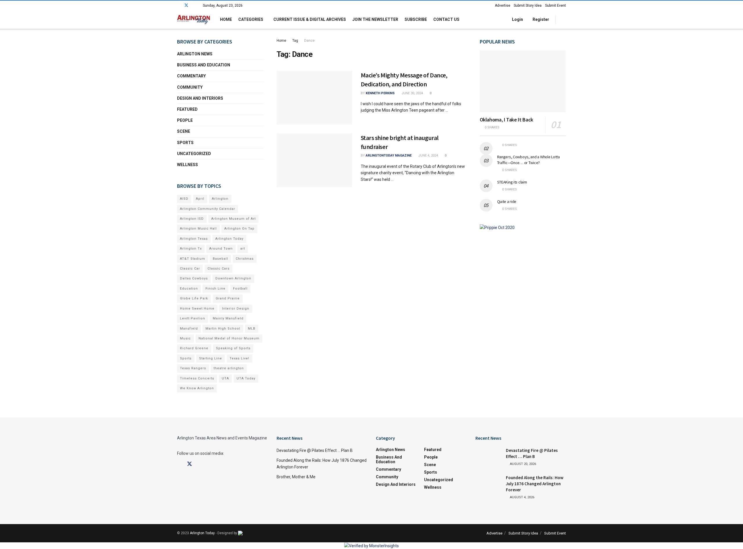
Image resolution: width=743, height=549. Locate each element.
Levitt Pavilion (192, 318)
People (185, 120)
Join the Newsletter (375, 19)
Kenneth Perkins (380, 93)
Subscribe (416, 19)
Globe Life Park (194, 298)
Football (240, 288)
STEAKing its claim (512, 182)
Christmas (245, 259)
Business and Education (203, 65)
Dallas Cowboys (194, 278)
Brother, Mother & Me (296, 477)
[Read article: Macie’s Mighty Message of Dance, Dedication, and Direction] (314, 98)
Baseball (220, 259)
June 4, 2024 (427, 155)
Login (517, 19)
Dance (309, 41)
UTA (225, 378)
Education (189, 288)
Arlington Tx (191, 248)
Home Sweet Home (197, 308)
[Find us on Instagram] (194, 5)
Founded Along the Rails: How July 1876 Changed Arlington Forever (534, 483)
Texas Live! (239, 358)
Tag (295, 41)
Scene (183, 131)
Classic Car (190, 268)
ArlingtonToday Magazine (389, 155)
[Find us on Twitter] (186, 5)
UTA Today (246, 378)
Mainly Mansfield (228, 318)
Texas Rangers (193, 368)
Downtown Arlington (233, 278)
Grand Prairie (228, 298)
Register (540, 19)
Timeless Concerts (197, 378)
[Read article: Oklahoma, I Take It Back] (523, 81)
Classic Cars (219, 268)
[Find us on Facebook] (178, 5)
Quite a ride (507, 201)
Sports (185, 142)
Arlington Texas (194, 239)
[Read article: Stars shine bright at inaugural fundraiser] (314, 160)
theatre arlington (229, 368)
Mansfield (189, 328)
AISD (184, 199)
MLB (251, 328)
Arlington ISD (192, 219)
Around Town (221, 248)
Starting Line (210, 358)
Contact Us (446, 19)
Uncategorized (194, 153)
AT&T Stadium (192, 259)
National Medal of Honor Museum (229, 338)
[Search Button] (564, 19)
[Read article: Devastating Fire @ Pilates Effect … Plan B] (488, 456)
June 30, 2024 (412, 93)
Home (226, 19)
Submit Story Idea (528, 5)
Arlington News (194, 54)
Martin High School (222, 328)
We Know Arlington (197, 388)
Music (185, 338)
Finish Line (215, 288)
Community (190, 87)
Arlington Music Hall (198, 228)
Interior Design (235, 308)
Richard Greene (194, 348)
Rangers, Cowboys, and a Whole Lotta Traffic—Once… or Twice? (528, 159)
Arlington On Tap (239, 228)
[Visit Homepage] (193, 19)
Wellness (187, 164)
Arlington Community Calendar (207, 209)
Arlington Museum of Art (233, 219)
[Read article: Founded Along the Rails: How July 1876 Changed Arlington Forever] (488, 484)
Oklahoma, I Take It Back (506, 119)
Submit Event (555, 5)
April (200, 199)
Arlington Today (229, 239)
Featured (187, 109)
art (242, 248)
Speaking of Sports (233, 348)
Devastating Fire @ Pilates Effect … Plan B (315, 450)
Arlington (220, 199)
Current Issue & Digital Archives (309, 19)
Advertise (502, 5)
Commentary (191, 76)
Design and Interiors (200, 98)
